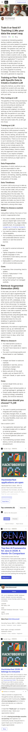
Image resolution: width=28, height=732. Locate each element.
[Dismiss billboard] (26, 691)
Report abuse (19, 523)
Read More (5, 501)
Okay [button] (4, 729)
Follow (14, 591)
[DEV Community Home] (6, 2)
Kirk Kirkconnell (10, 18)
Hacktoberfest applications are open (12, 481)
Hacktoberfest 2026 (9, 680)
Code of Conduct (9, 523)
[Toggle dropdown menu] (25, 448)
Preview (15, 519)
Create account (21, 2)
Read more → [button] (6, 577)
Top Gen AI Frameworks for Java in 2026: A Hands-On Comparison (13, 551)
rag (16, 37)
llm (9, 37)
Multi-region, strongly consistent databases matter (11, 631)
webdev (4, 37)
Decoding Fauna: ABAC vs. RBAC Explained (14, 624)
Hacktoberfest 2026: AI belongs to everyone (12, 670)
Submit (7, 519)
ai (13, 37)
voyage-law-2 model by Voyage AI (14, 227)
